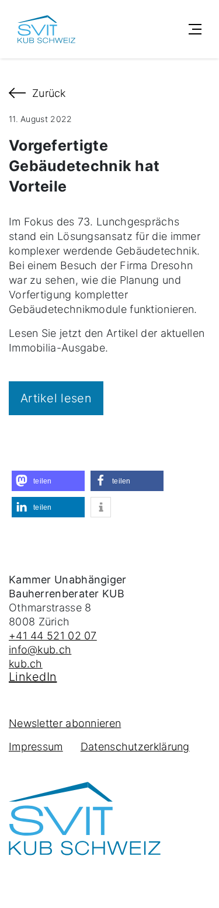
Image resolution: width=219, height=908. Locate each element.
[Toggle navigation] (195, 29)
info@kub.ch (40, 649)
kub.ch (26, 663)
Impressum (36, 746)
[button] (48, 481)
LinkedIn (33, 677)
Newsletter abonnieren (65, 723)
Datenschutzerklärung (135, 746)
